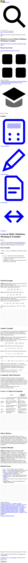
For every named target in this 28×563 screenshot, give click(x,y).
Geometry (6, 81)
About (7, 32)
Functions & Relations (5, 515)
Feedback (11, 32)
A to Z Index (3, 32)
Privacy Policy (4, 558)
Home (2, 34)
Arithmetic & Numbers (11, 82)
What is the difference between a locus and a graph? (13, 378)
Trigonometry (11, 81)
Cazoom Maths (4, 555)
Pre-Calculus (17, 81)
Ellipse (4, 478)
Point (3, 43)
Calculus (21, 81)
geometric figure (20, 242)
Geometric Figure (7, 475)
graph (2, 243)
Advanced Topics (7, 83)
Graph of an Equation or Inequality (14, 43)
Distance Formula (7, 481)
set (6, 242)
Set (1, 43)
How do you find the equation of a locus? (11, 386)
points (10, 242)
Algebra (2, 81)
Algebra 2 (12, 515)
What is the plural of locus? (7, 387)
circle (11, 243)
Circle (5, 43)
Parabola (5, 476)
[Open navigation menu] (1, 33)
